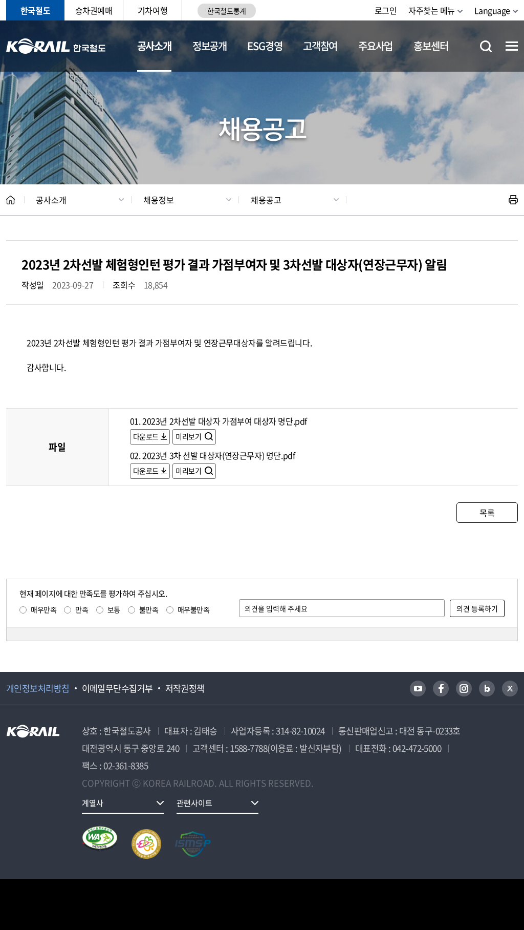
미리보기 (189, 436)
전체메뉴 (512, 46)
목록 (486, 512)
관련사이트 (194, 803)
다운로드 (146, 436)
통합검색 (486, 46)
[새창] (418, 688)
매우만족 (43, 609)
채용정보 (158, 200)
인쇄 (513, 199)
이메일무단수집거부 (117, 688)
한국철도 (35, 10)
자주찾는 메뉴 (431, 10)
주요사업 (375, 45)
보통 (113, 609)
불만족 (149, 609)
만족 (81, 609)
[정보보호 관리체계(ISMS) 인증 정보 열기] (193, 844)
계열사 (92, 803)
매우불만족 (194, 609)
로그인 (386, 10)
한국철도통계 (226, 11)
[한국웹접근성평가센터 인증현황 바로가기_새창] (100, 844)
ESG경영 (264, 45)
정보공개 (209, 45)
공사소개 (154, 45)
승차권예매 (94, 10)
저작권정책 (185, 688)
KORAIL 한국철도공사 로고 (56, 46)
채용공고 (266, 200)
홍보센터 (430, 45)
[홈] (10, 200)
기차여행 (152, 10)
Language (492, 10)
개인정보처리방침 (38, 688)
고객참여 (320, 45)
